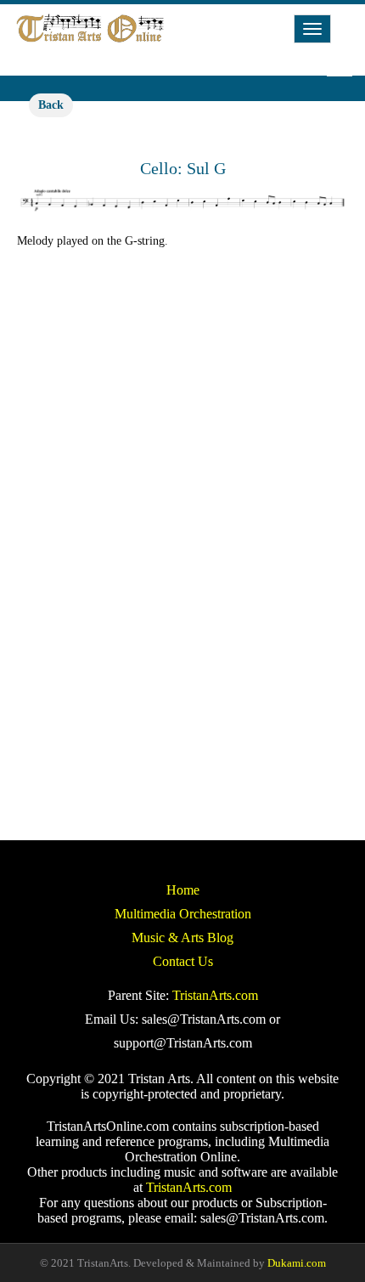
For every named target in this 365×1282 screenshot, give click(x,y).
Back (51, 105)
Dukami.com (296, 1263)
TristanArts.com (215, 995)
